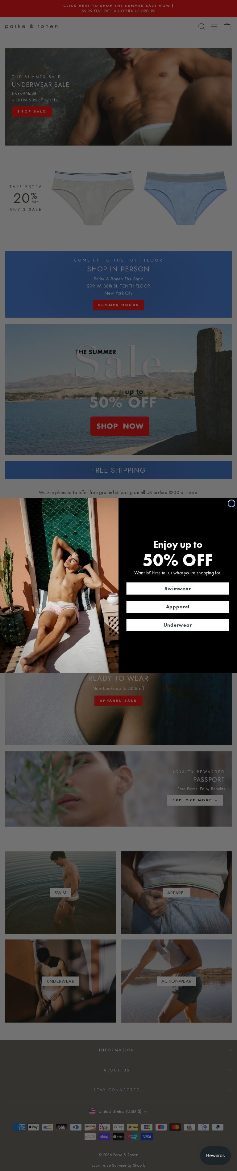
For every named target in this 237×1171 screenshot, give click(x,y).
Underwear (178, 625)
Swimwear (177, 588)
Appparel (178, 607)
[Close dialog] (231, 503)
